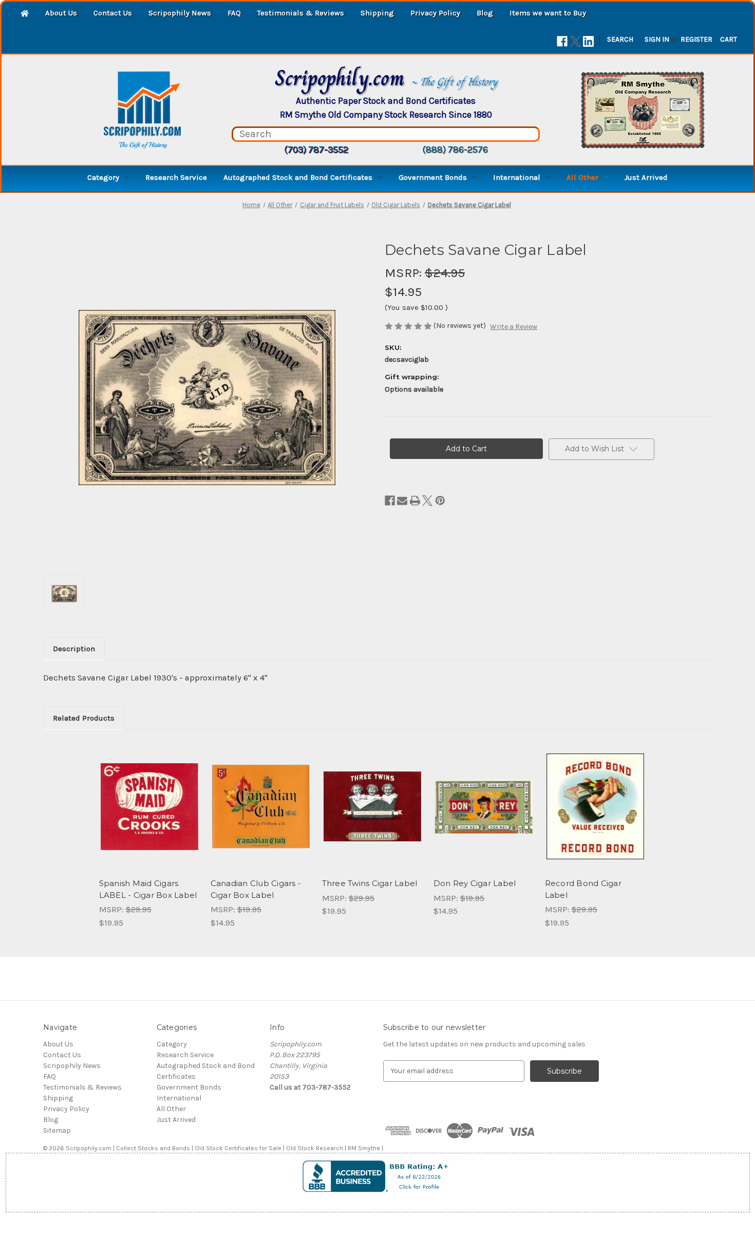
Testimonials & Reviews (300, 12)
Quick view (148, 798)
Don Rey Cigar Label (474, 883)
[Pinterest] (440, 500)
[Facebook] (562, 41)
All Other (582, 177)
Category (103, 177)
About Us (61, 12)
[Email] (402, 500)
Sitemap (57, 1130)
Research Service (176, 177)
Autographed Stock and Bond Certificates (297, 177)
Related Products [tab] (84, 718)
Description (74, 648)
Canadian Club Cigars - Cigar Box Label (256, 889)
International (516, 177)
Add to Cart (149, 816)
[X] (575, 41)
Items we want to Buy (547, 12)
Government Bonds (433, 177)
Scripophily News (179, 12)
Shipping (377, 12)
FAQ (234, 12)
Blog (485, 12)
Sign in (657, 39)
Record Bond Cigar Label (583, 889)
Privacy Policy (435, 12)
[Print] (415, 500)
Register (696, 39)
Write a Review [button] (513, 326)
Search (620, 39)
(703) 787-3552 (316, 149)
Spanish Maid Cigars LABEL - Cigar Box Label (148, 889)
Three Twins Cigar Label (370, 883)
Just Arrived (646, 177)
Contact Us (112, 12)
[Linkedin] (588, 41)
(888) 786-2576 (455, 149)
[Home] (24, 14)
